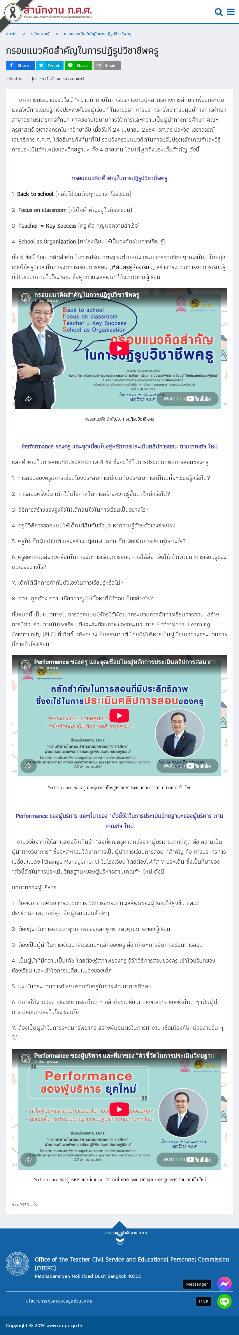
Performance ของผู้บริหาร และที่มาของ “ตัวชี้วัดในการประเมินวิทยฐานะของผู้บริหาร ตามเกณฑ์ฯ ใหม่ (120, 1179)
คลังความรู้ (40, 34)
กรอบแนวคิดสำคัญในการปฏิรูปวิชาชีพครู (119, 419)
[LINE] (224, 1301)
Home (11, 34)
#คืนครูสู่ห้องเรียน (132, 267)
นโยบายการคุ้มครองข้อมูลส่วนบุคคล (59, 1301)
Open (219, 11)
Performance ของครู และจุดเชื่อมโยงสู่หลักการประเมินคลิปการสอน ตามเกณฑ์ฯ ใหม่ (119, 787)
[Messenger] (224, 1284)
